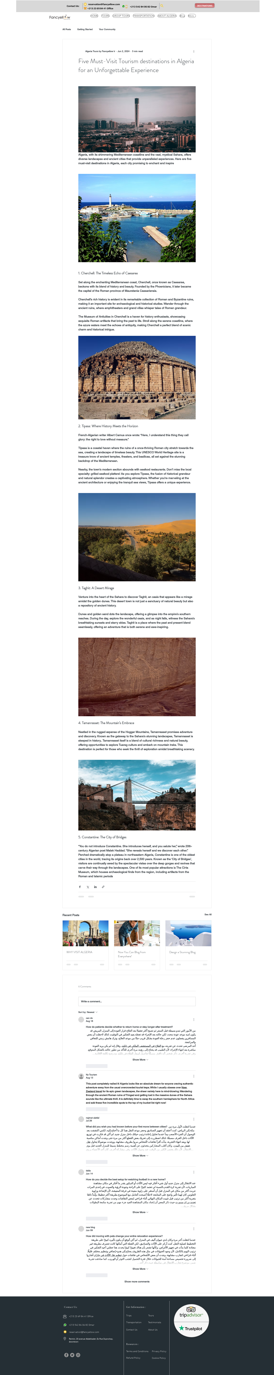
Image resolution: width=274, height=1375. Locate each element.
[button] (73, 5)
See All (208, 914)
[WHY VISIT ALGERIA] (85, 933)
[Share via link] (103, 886)
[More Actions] (194, 1020)
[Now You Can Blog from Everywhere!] (137, 933)
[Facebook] (66, 1355)
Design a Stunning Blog (182, 952)
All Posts (66, 29)
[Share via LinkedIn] (95, 886)
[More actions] (194, 51)
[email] (65, 1331)
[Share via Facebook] (79, 886)
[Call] (65, 1325)
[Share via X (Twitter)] (87, 886)
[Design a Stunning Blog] (188, 933)
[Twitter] (72, 1355)
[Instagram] (78, 1355)
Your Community (107, 29)
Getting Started (85, 29)
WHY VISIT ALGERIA (79, 952)
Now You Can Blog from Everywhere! (132, 954)
